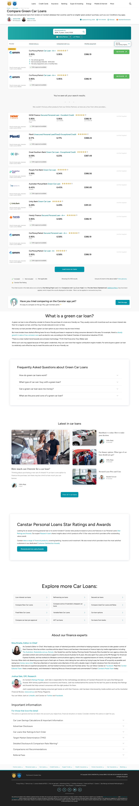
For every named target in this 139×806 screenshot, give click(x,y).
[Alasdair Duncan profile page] (102, 478)
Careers (97, 783)
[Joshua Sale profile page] (9, 21)
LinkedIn (32, 696)
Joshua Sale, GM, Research (23, 676)
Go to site (120, 52)
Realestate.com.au (40, 652)
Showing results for (60, 30)
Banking (123, 767)
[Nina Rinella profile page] (23, 21)
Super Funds (66, 767)
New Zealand (69, 785)
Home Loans (17, 767)
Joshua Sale (16, 19)
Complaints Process (80, 785)
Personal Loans (31, 767)
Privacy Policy (20, 783)
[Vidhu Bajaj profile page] (15, 485)
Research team (45, 533)
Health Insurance (81, 767)
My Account (29, 775)
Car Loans (42, 767)
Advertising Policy (65, 783)
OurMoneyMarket (42, 51)
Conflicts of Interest (77, 783)
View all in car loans (69, 495)
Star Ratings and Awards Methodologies (112, 783)
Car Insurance (112, 767)
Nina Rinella (31, 19)
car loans (15, 8)
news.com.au (29, 692)
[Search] (130, 4)
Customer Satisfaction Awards (48, 543)
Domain (51, 652)
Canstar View (37, 775)
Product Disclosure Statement (110, 796)
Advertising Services (58, 785)
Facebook (59, 696)
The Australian (28, 652)
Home (8, 8)
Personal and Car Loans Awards (32, 549)
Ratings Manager (38, 680)
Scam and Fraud (88, 783)
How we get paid (53, 783)
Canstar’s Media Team (106, 668)
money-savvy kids (26, 663)
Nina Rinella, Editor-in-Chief (24, 643)
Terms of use (29, 783)
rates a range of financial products (35, 541)
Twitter (49, 696)
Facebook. (109, 666)
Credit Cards (54, 767)
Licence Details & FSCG (40, 783)
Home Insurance (97, 767)
